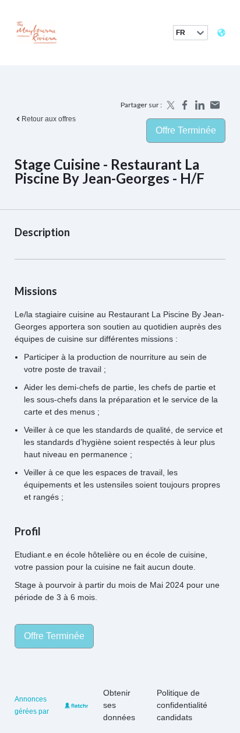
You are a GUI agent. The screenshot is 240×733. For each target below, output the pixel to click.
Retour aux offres (49, 119)
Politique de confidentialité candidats (182, 705)
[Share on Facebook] (184, 105)
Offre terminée (186, 130)
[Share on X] (169, 105)
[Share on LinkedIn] (199, 105)
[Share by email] (215, 105)
